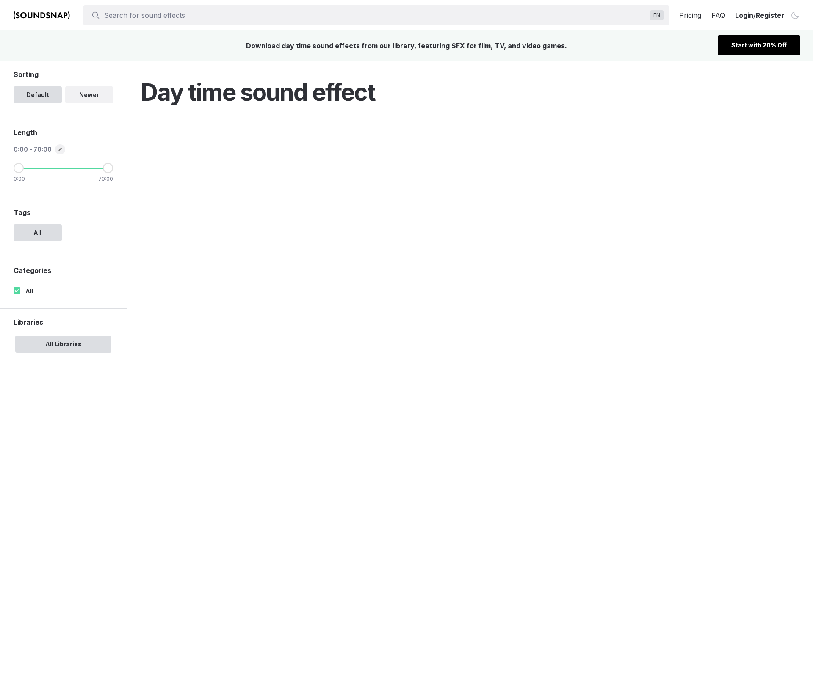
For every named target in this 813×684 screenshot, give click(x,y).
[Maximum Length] (108, 168)
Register (770, 15)
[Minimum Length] (19, 168)
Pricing (690, 15)
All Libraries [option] (63, 344)
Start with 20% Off (759, 45)
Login (744, 15)
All (29, 291)
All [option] (37, 232)
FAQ (718, 15)
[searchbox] (375, 15)
